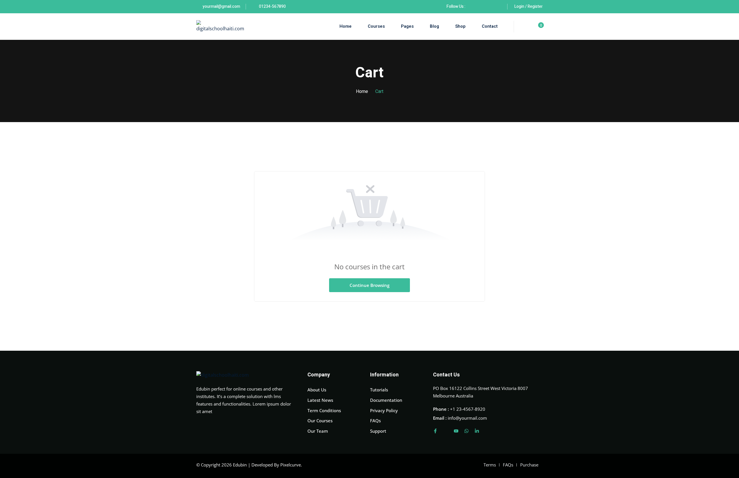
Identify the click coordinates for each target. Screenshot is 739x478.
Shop (460, 26)
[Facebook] (472, 6)
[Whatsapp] (466, 431)
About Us (316, 390)
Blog (434, 26)
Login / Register (528, 6)
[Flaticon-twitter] (445, 431)
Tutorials (379, 390)
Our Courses (320, 420)
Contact (490, 26)
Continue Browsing (369, 285)
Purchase (529, 465)
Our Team (317, 431)
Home (345, 26)
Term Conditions (324, 410)
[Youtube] (456, 431)
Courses (376, 26)
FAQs (375, 420)
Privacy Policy (384, 410)
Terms (490, 465)
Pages (407, 26)
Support (378, 431)
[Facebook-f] (435, 431)
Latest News (320, 400)
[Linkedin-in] (477, 431)
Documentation (386, 400)
